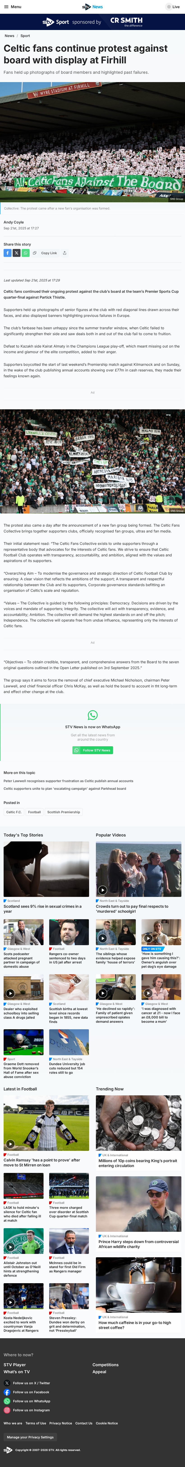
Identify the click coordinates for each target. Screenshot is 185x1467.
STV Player (15, 1364)
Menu (16, 7)
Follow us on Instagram (31, 1410)
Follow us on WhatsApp (31, 1401)
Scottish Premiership (63, 812)
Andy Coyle (14, 222)
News (9, 36)
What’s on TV (17, 1371)
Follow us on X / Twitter (31, 1383)
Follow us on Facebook (31, 1392)
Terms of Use (35, 1423)
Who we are (13, 1423)
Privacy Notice (60, 1423)
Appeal (99, 1371)
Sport (25, 36)
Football (34, 812)
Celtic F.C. (14, 812)
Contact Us (83, 1423)
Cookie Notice (107, 1423)
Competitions (105, 1364)
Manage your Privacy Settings (30, 1437)
